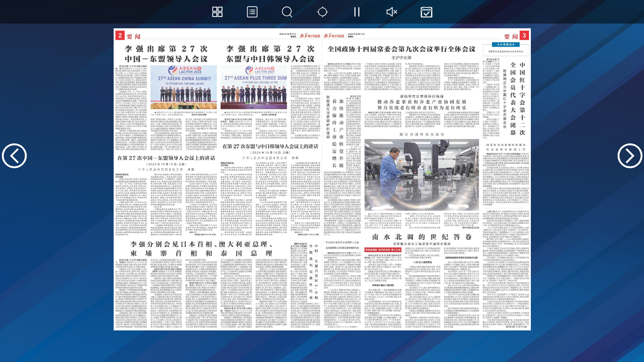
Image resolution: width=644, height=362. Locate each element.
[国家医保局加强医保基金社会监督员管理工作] (505, 173)
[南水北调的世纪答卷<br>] (421, 279)
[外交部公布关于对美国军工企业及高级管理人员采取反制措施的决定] (342, 283)
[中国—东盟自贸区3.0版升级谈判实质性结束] (305, 284)
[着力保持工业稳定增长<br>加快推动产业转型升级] (342, 165)
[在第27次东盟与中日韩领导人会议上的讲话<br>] (270, 188)
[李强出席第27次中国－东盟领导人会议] (166, 96)
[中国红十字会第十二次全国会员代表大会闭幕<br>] (505, 98)
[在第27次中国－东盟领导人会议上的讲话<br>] (166, 194)
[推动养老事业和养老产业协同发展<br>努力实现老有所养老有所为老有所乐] (421, 110)
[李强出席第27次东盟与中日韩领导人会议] (270, 90)
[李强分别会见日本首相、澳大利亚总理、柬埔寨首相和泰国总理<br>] (201, 283)
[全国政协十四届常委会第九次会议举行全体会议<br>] (401, 66)
